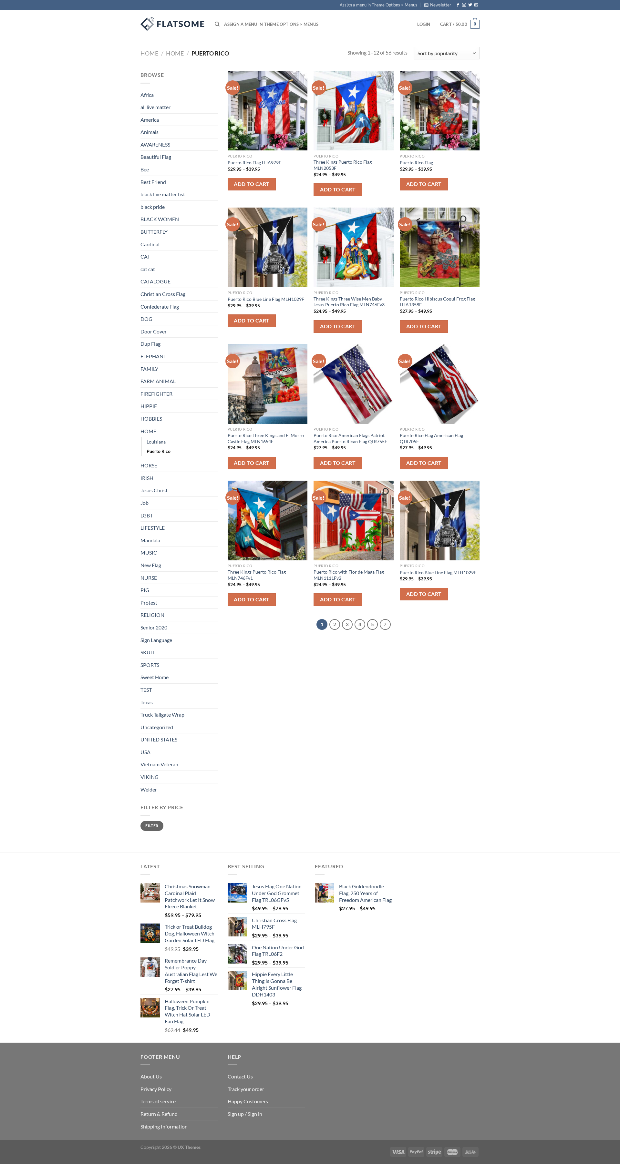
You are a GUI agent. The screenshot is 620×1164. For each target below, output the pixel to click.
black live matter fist (162, 194)
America (149, 120)
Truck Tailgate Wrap (162, 714)
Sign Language (156, 640)
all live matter (155, 107)
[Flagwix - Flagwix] (172, 24)
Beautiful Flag (155, 157)
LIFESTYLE (152, 528)
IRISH (146, 478)
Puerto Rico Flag (416, 162)
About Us (151, 1076)
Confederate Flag (159, 306)
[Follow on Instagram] (464, 5)
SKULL (148, 652)
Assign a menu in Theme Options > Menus (378, 4)
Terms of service (158, 1101)
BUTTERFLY (154, 232)
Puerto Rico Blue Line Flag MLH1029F (266, 299)
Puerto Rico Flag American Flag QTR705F (431, 438)
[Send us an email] (476, 5)
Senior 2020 (153, 627)
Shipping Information (164, 1126)
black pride (152, 207)
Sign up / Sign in (245, 1114)
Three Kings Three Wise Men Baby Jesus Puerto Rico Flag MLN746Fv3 (349, 302)
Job (144, 503)
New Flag (150, 565)
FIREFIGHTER (156, 394)
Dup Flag (150, 344)
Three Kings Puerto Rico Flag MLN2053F (343, 165)
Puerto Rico (158, 451)
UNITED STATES (158, 739)
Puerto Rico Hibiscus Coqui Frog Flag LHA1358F (437, 302)
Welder (148, 789)
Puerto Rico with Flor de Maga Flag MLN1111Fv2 (349, 575)
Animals (149, 132)
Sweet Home (154, 677)
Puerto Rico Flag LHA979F (254, 162)
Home (149, 53)
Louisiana (156, 441)
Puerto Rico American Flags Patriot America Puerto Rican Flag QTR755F (350, 438)
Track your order (246, 1089)
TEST (146, 690)
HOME (175, 53)
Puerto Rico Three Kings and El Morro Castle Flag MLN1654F (266, 438)
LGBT (146, 515)
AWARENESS (155, 144)
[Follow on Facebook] (458, 5)
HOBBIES (151, 418)
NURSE (148, 578)
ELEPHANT (153, 356)
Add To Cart (251, 184)
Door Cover (153, 331)
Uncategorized (156, 727)
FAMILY (149, 369)
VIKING (149, 777)
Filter (151, 825)
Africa (147, 95)
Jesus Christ (154, 490)
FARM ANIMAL (158, 381)
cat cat (147, 269)
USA (145, 752)
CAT (145, 256)
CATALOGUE (155, 281)
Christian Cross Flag (162, 294)
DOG (146, 319)
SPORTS (149, 665)
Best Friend (153, 182)
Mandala (150, 540)
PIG (144, 590)
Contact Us (240, 1076)
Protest (148, 602)
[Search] (217, 24)
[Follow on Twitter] (470, 5)
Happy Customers (248, 1101)
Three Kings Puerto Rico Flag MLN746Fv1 (257, 575)
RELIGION (152, 615)
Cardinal (150, 244)
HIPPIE (148, 406)
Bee (144, 169)
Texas (146, 702)
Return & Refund (159, 1114)
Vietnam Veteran (159, 764)
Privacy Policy (155, 1089)
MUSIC (148, 552)
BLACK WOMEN (159, 219)
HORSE (148, 465)
